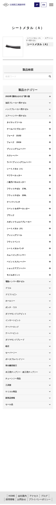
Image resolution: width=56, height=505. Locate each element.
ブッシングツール (14, 235)
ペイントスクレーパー (16, 262)
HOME (12, 496)
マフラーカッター (14, 175)
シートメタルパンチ (15, 248)
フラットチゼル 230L (17, 195)
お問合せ (21, 499)
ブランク (10, 215)
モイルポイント (13, 275)
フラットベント (13, 242)
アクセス (33, 496)
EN (43, 5)
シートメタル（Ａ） (15, 169)
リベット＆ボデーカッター (18, 208)
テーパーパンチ (13, 202)
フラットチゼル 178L (17, 189)
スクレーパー (12, 155)
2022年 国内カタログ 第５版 (17, 96)
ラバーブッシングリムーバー (19, 162)
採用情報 (10, 499)
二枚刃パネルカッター (16, 182)
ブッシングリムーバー (16, 149)
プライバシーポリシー (40, 499)
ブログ (44, 496)
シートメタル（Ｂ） (15, 228)
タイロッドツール (14, 122)
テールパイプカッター (16, 129)
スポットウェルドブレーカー (19, 222)
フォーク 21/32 (14, 135)
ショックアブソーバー (16, 268)
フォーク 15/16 (14, 142)
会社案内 (22, 496)
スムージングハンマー (16, 255)
